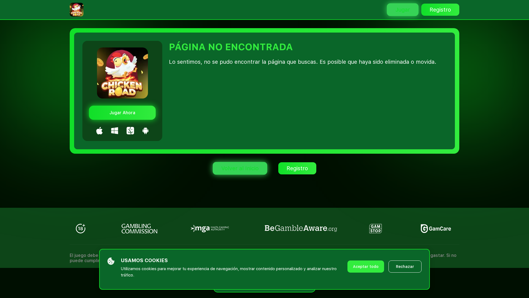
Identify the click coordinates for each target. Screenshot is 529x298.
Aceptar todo (366, 266)
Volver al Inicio (240, 168)
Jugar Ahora (122, 112)
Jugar (402, 9)
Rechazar (405, 266)
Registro (440, 9)
